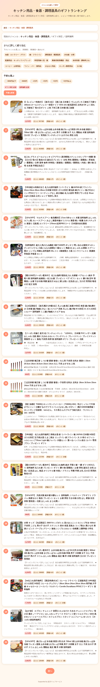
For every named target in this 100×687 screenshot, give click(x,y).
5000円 (24, 81)
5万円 (55, 81)
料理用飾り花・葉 (41, 60)
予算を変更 (10, 93)
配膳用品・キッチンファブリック (18, 60)
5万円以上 (67, 81)
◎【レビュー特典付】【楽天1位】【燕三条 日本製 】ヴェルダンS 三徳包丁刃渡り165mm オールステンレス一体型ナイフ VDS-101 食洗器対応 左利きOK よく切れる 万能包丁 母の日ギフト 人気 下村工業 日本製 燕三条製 (60, 105)
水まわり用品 (50, 66)
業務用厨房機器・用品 (60, 60)
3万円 (45, 81)
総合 (5, 28)
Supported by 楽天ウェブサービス (50, 682)
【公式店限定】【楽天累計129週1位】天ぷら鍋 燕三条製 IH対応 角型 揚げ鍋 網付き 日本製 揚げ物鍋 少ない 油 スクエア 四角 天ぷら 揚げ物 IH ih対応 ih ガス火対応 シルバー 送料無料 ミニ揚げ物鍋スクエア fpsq (60, 309)
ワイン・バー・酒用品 (32, 66)
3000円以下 (11, 81)
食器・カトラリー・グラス (15, 55)
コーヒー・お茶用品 (12, 66)
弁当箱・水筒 (69, 55)
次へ (50, 671)
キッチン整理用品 (66, 66)
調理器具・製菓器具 (52, 55)
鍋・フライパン (35, 55)
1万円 (35, 81)
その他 (79, 66)
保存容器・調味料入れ (81, 60)
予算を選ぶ (9, 76)
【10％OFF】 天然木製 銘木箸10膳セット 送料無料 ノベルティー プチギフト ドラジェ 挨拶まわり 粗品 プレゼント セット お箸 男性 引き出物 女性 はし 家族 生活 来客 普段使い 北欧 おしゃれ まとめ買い (60, 498)
